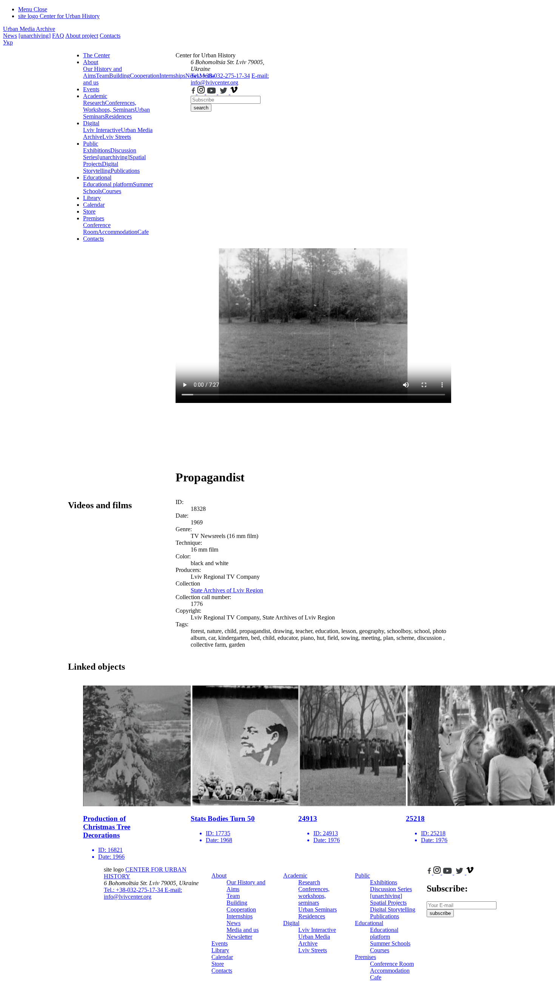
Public (90, 143)
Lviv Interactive (102, 130)
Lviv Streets (116, 137)
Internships (240, 916)
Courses (111, 191)
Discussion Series (391, 889)
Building (119, 75)
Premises (93, 218)
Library (92, 198)
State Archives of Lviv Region (227, 590)
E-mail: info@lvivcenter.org (230, 79)
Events (91, 89)
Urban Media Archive (29, 29)
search (201, 108)
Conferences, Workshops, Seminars (109, 106)
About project (81, 35)
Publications (125, 171)
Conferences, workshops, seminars (314, 896)
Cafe (143, 232)
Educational (97, 177)
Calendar (94, 204)
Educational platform (108, 184)
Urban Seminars (317, 909)
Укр (8, 42)
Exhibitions (96, 150)
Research (94, 103)
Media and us (243, 930)
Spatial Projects (388, 902)
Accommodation (117, 232)
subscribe (440, 913)
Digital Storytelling (100, 167)
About (90, 62)
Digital (91, 123)
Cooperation (144, 75)
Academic (95, 96)
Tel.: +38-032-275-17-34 (220, 75)
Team (102, 75)
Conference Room (97, 228)
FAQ (58, 35)
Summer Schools (390, 943)
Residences (118, 116)
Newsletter (239, 936)
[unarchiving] (34, 35)
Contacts (110, 35)
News (10, 35)
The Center (96, 55)
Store (89, 211)
